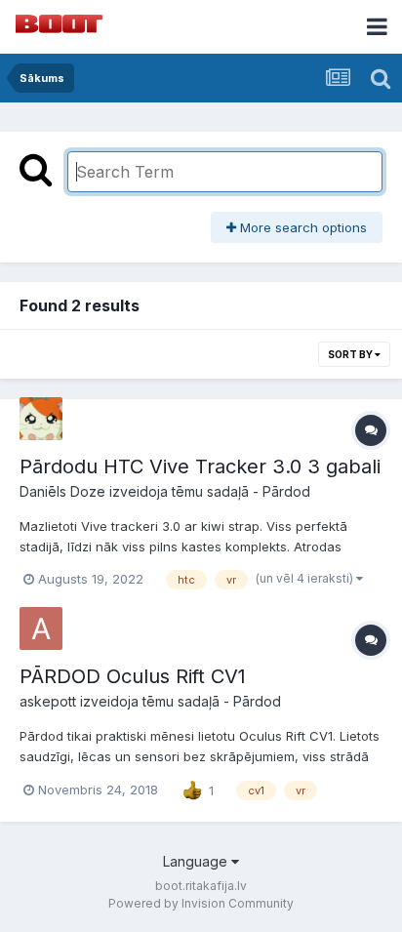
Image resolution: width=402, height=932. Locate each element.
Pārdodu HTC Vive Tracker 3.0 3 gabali (200, 466)
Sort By (351, 354)
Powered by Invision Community (201, 903)
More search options (301, 227)
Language (197, 861)
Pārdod (286, 491)
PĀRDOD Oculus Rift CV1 (133, 676)
